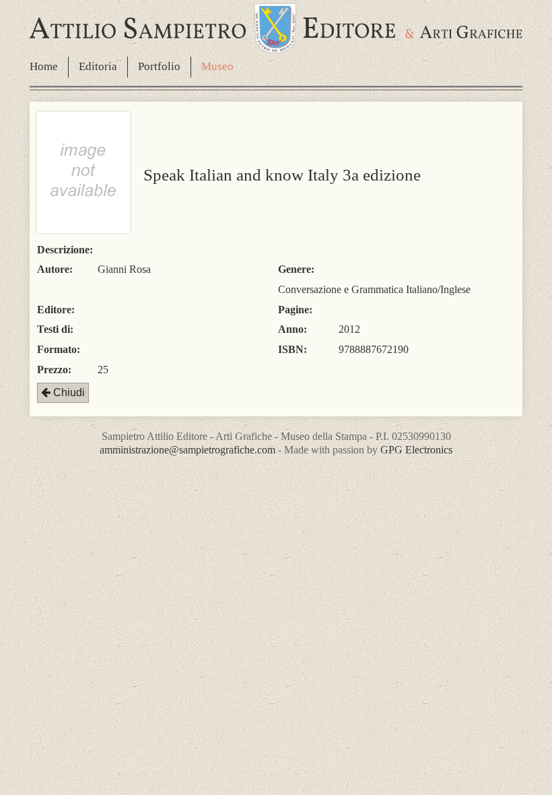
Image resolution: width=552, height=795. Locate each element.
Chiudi (67, 392)
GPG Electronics (416, 449)
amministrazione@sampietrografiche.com (187, 449)
